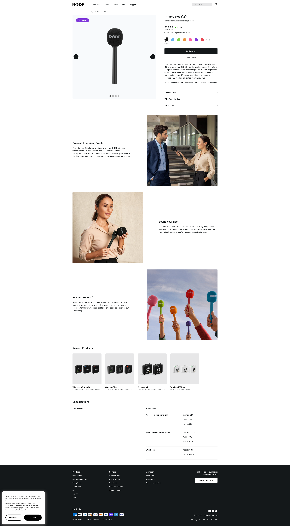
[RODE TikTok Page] (208, 520)
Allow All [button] (33, 518)
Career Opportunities (153, 483)
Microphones (77, 476)
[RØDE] (78, 4)
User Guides (119, 4)
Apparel (75, 494)
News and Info (151, 479)
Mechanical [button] (151, 408)
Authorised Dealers (116, 486)
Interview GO (101, 12)
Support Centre (114, 476)
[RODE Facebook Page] (192, 520)
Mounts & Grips (89, 12)
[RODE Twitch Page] (212, 520)
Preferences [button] (14, 518)
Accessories (76, 12)
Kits (73, 490)
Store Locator (114, 483)
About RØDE (150, 476)
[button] (216, 4)
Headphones (77, 483)
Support (133, 4)
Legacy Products (115, 490)
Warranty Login (114, 479)
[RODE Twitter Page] (196, 520)
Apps (107, 4)
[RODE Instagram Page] (200, 520)
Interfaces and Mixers (80, 479)
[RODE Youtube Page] (204, 520)
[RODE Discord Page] (216, 520)
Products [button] (95, 4)
